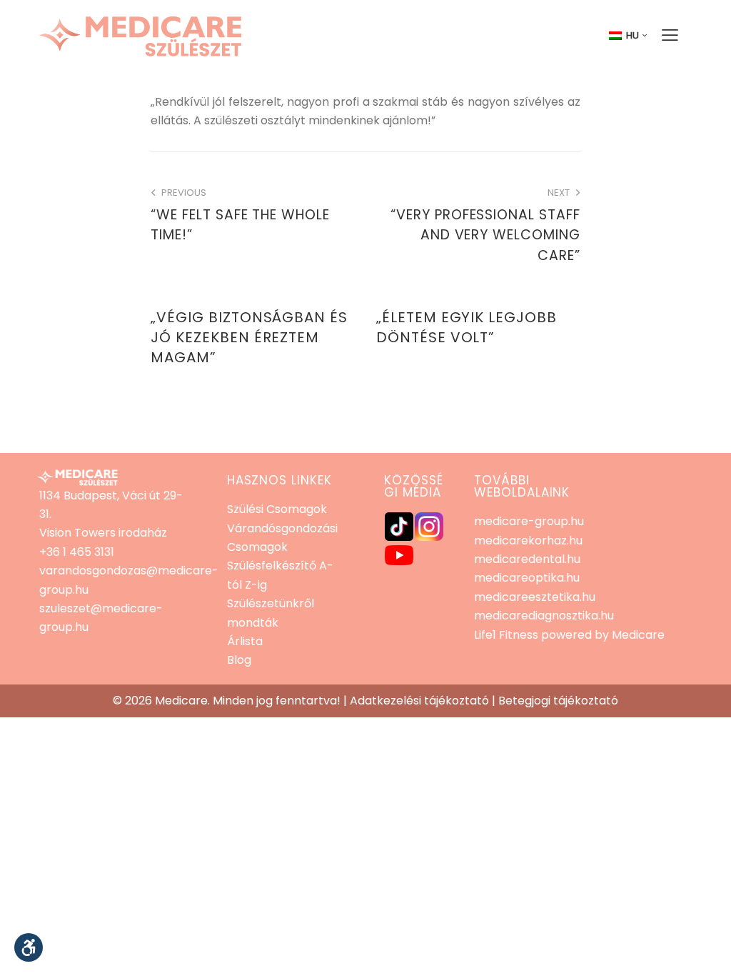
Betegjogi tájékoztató (558, 700)
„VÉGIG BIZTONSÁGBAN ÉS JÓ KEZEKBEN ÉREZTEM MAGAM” (249, 337)
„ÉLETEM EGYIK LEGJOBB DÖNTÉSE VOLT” (466, 327)
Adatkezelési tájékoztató (419, 700)
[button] (28, 947)
